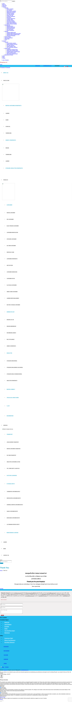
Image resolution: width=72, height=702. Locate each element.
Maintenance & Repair (8, 54)
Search (13, 1)
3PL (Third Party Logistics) (12, 47)
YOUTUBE (6, 655)
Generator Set (7, 24)
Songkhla (6, 626)
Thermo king (8, 154)
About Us (4, 4)
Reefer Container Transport (12, 44)
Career (3, 55)
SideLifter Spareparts (11, 35)
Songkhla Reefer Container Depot (13, 51)
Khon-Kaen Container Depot (12, 53)
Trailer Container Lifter (11, 46)
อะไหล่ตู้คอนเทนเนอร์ (51, 593)
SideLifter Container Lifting (13, 461)
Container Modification (12, 232)
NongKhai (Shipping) (9, 642)
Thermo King (8, 133)
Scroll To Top (2, 697)
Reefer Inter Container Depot (12, 50)
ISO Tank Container (10, 14)
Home (3, 3)
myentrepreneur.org (24, 670)
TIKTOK (6, 667)
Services (4, 41)
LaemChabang (7, 624)
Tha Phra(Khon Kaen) (9, 630)
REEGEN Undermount (11, 27)
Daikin (7, 119)
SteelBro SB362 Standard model (13, 34)
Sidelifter (6, 31)
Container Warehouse (11, 18)
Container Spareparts (11, 16)
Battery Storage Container (12, 23)
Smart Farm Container (11, 21)
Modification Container (11, 12)
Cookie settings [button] (3, 674)
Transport (6, 42)
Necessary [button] (2, 686)
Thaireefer (5, 670)
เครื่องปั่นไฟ (44, 594)
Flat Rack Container (10, 20)
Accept (1, 699)
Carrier (7, 113)
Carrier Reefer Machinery (12, 22)
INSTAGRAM (6, 650)
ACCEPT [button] (8, 674)
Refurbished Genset (11, 28)
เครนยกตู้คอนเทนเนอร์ (29, 595)
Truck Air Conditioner (8, 37)
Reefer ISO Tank (10, 15)
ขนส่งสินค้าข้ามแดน (43, 595)
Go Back (1, 588)
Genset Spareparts (10, 30)
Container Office (10, 19)
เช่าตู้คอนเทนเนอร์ (17, 593)
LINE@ (5, 663)
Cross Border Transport (13, 442)
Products (4, 6)
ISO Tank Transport (10, 45)
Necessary (3, 687)
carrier (7, 161)
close (1, 64)
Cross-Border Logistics (11, 43)
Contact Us (6, 555)
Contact (3, 58)
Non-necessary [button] (3, 691)
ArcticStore (9, 17)
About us (5, 72)
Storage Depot (7, 48)
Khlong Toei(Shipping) (9, 640)
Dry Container (9, 10)
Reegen (7, 147)
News (3, 57)
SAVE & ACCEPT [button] (3, 696)
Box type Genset (10, 29)
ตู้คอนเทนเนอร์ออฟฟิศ (30, 593)
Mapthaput (7, 632)
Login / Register (5, 60)
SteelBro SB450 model (11, 32)
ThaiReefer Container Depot (12, 49)
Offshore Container (10, 13)
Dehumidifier (7, 38)
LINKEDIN (6, 659)
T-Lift (5, 39)
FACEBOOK (6, 646)
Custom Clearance (12, 475)
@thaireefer (37, 65)
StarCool (8, 126)
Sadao (6, 628)
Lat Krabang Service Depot (13, 524)
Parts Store (4, 5)
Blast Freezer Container (11, 11)
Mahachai (6, 622)
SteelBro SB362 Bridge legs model (14, 33)
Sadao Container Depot (11, 52)
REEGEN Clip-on (10, 26)
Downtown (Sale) (8, 638)
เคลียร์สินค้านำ (66, 595)
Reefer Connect (7, 36)
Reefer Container (10, 8)
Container (6, 7)
